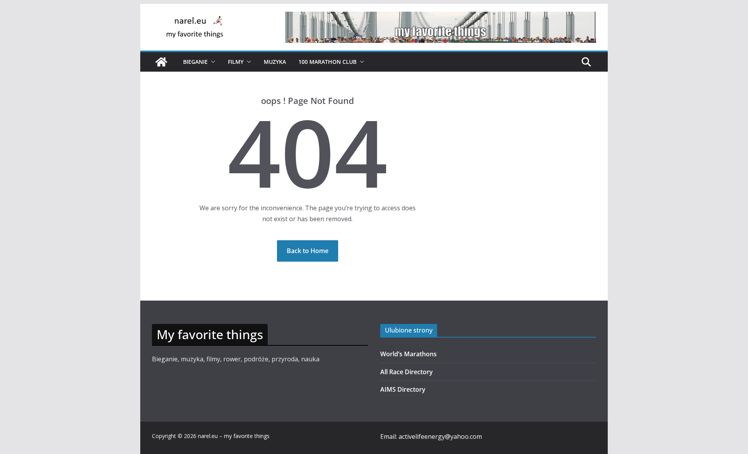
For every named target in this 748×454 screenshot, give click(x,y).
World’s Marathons (408, 354)
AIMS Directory (402, 389)
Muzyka (275, 61)
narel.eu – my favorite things (234, 436)
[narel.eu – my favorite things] (161, 62)
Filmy (235, 61)
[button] (211, 61)
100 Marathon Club (327, 61)
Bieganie (195, 61)
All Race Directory (406, 372)
